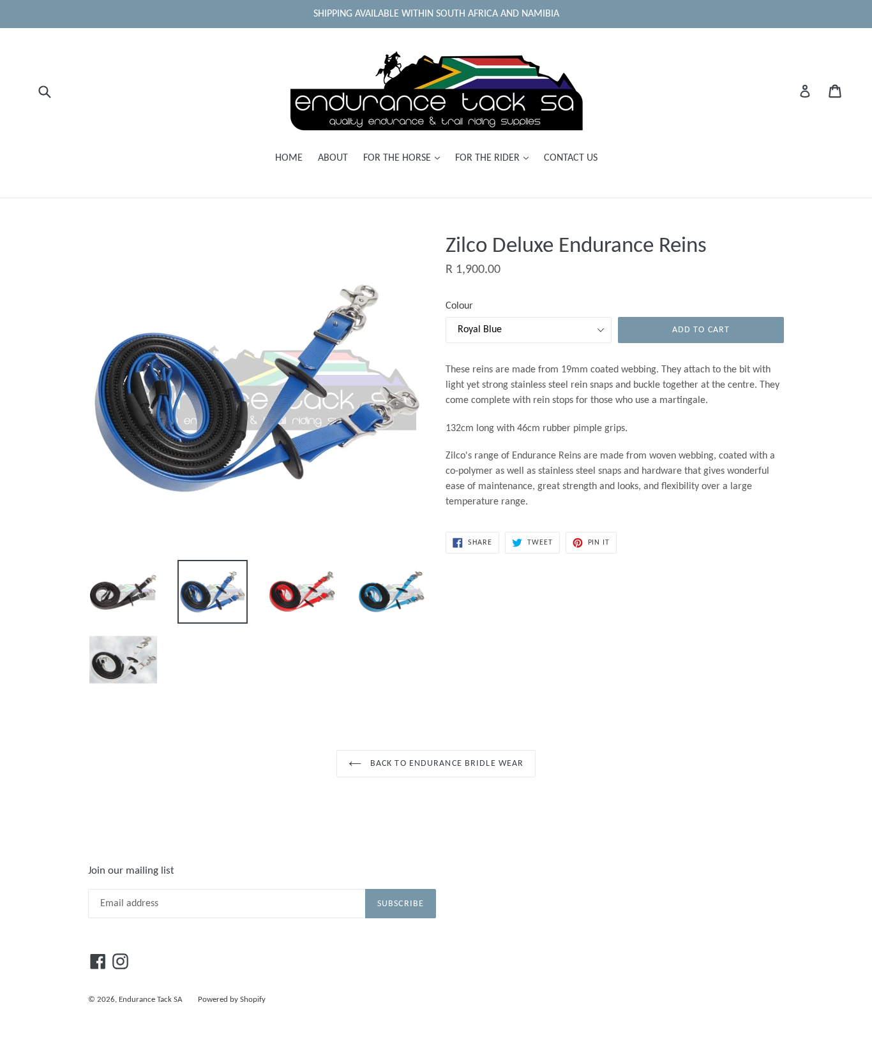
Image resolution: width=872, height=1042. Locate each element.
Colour (459, 306)
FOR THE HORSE (404, 157)
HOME (289, 158)
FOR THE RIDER (495, 157)
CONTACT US (571, 158)
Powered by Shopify (232, 999)
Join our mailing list (131, 870)
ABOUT (333, 158)
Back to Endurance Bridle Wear (446, 763)
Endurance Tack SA (151, 999)
